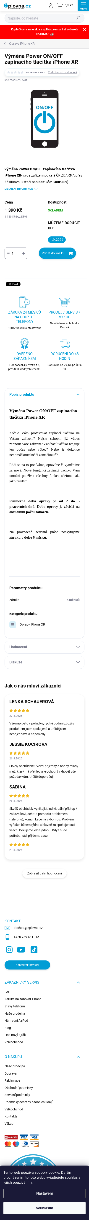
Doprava (11, 1073)
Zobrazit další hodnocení (44, 873)
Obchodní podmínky (19, 1088)
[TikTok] (33, 949)
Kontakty (11, 1116)
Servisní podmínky (17, 1095)
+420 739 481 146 (26, 937)
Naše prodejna (15, 1013)
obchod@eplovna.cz (28, 928)
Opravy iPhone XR (32, 624)
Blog (8, 1028)
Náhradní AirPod (16, 1020)
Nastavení (44, 1193)
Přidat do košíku (53, 253)
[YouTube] (21, 949)
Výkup (9, 1123)
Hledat (78, 18)
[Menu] (83, 5)
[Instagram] (9, 949)
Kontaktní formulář (27, 965)
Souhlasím (44, 1208)
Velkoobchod (14, 1042)
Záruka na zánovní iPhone (23, 999)
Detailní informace (19, 188)
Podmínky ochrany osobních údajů (29, 1102)
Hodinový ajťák (15, 1035)
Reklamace (12, 1080)
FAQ (7, 992)
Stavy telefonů (15, 1006)
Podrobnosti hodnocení (62, 72)
